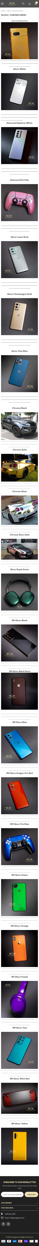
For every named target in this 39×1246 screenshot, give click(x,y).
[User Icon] (30, 4)
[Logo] (12, 4)
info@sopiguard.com (16, 1218)
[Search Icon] (23, 4)
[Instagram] (8, 1224)
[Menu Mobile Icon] (2, 3)
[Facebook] (3, 1224)
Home (3, 11)
